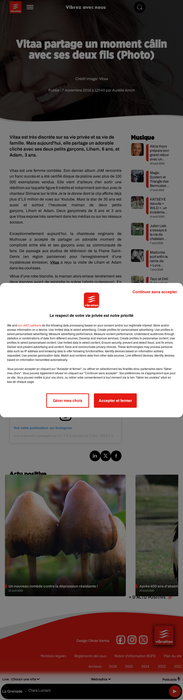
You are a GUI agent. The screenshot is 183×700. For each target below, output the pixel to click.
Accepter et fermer (115, 400)
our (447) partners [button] (29, 325)
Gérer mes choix (67, 400)
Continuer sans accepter (154, 291)
